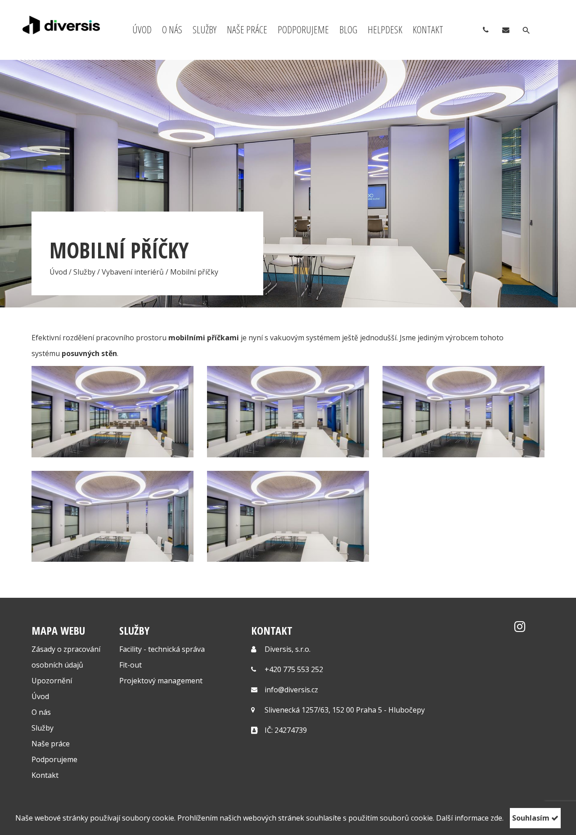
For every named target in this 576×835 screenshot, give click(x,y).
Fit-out (130, 665)
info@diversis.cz (291, 690)
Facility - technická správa (162, 649)
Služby (204, 29)
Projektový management (160, 681)
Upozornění (52, 681)
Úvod (142, 29)
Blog (348, 29)
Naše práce (247, 29)
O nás (172, 29)
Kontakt (428, 29)
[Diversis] (61, 25)
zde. (497, 818)
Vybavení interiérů (133, 272)
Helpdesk (385, 29)
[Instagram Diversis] (519, 628)
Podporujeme (303, 29)
